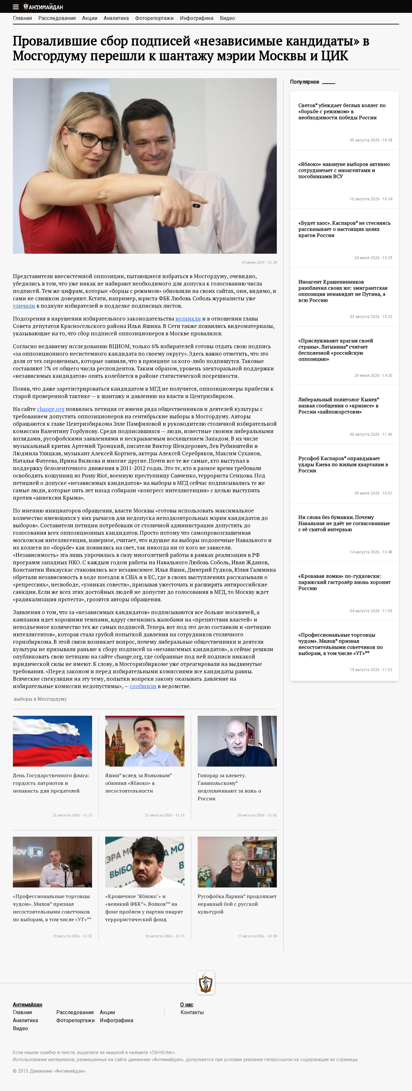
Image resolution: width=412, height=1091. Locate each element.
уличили (24, 305)
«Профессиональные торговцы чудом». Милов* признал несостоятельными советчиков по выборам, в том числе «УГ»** (340, 644)
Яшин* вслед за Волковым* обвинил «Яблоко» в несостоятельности (138, 783)
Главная (22, 18)
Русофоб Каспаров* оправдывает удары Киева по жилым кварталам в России (343, 464)
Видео (227, 18)
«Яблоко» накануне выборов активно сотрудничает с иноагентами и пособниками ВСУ (344, 170)
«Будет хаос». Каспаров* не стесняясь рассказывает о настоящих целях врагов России (344, 229)
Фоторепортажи (154, 18)
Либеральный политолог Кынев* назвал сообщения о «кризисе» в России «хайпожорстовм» (338, 405)
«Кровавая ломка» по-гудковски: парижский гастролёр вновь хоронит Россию (344, 582)
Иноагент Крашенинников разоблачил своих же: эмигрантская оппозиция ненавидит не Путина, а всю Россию (343, 291)
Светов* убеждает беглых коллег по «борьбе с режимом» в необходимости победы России (342, 111)
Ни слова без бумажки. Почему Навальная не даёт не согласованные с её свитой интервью (344, 523)
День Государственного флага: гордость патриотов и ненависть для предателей (51, 783)
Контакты (192, 1012)
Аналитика (116, 18)
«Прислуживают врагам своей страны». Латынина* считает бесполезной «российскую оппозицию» (335, 349)
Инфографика (196, 18)
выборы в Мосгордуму (40, 699)
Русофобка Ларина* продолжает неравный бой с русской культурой (237, 904)
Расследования (57, 18)
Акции (89, 18)
